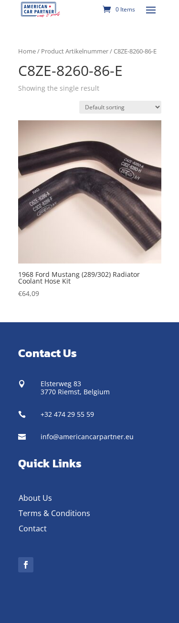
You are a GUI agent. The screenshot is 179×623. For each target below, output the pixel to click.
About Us (35, 498)
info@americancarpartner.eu (87, 436)
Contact (33, 528)
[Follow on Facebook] (25, 564)
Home (27, 51)
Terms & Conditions (54, 513)
